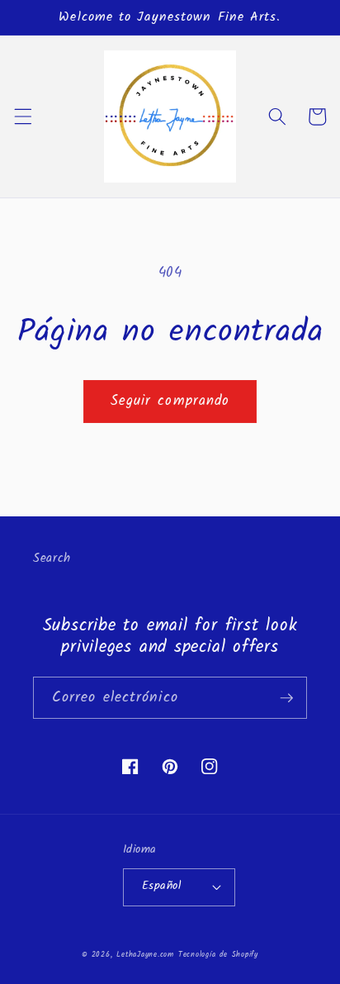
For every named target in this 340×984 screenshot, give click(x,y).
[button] (22, 116)
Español (161, 886)
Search (52, 558)
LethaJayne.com (145, 954)
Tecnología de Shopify (218, 954)
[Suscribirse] (286, 698)
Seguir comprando (170, 401)
